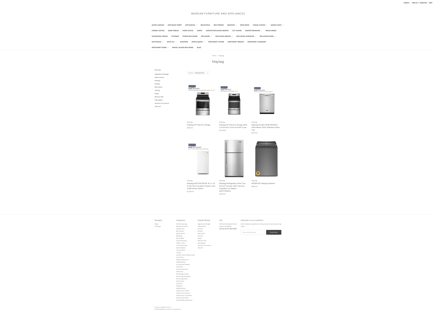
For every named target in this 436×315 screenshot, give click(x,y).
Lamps (199, 30)
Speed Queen (197, 42)
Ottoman (175, 36)
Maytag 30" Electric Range (198, 125)
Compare (201, 100)
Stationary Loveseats (257, 42)
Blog (199, 47)
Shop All (171, 42)
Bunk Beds (244, 25)
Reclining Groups (223, 36)
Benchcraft (159, 97)
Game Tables (173, 30)
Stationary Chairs (216, 42)
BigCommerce (166, 307)
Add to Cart (202, 104)
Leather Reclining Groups (217, 30)
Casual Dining (259, 25)
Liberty (157, 90)
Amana (157, 81)
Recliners (205, 36)
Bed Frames (219, 25)
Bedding (231, 25)
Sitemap (158, 226)
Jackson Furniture (162, 103)
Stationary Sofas (159, 47)
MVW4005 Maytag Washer (263, 183)
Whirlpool (158, 87)
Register (423, 3)
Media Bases (271, 30)
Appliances (190, 25)
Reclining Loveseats (245, 36)
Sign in (414, 3)
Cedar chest (276, 25)
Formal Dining (158, 30)
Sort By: (190, 73)
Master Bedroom (252, 30)
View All (158, 106)
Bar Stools (205, 25)
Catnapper (159, 100)
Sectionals (157, 42)
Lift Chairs (237, 30)
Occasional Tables (160, 36)
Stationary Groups (236, 42)
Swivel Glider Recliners (182, 47)
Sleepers (184, 42)
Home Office (187, 30)
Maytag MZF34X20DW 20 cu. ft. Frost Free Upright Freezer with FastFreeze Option (201, 186)
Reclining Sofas (267, 36)
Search (406, 3)
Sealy (157, 93)
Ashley (157, 84)
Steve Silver (159, 77)
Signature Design (162, 74)
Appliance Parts (175, 25)
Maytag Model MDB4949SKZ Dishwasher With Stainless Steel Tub (265, 127)
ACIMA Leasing (158, 25)
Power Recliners (190, 36)
